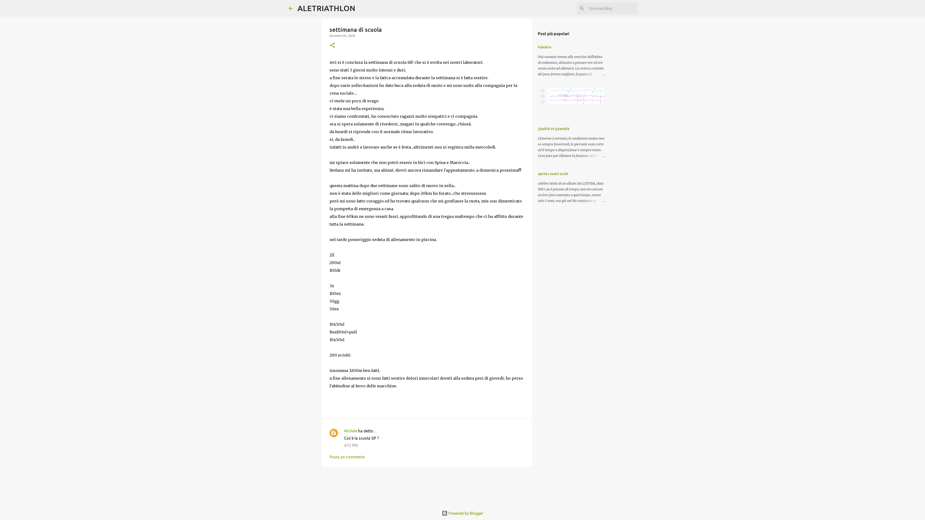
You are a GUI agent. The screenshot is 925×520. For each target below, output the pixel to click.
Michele (350, 431)
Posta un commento (347, 457)
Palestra (544, 47)
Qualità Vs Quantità (553, 129)
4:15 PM (351, 445)
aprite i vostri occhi (553, 174)
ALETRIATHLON (326, 8)
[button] (332, 45)
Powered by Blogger (465, 513)
